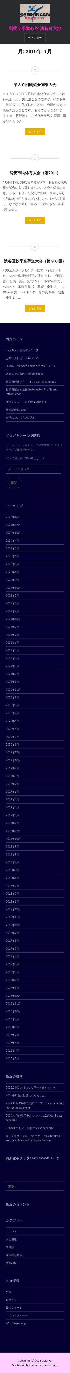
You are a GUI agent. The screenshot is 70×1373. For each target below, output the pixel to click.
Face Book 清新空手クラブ (22, 350)
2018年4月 (12, 878)
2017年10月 (13, 925)
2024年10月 (13, 532)
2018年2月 (12, 893)
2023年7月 (12, 548)
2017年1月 (12, 987)
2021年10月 (13, 619)
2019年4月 (12, 807)
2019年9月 (12, 768)
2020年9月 (12, 697)
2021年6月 (12, 642)
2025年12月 (13, 524)
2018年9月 (12, 846)
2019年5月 (12, 799)
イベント (11, 1231)
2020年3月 (12, 736)
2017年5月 (12, 964)
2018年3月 (12, 885)
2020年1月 (12, 744)
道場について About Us (20, 417)
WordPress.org (16, 1323)
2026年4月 (12, 517)
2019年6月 (12, 791)
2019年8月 (12, 775)
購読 (14, 482)
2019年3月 (12, 815)
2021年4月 (12, 658)
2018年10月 (13, 838)
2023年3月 (12, 579)
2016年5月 (12, 1042)
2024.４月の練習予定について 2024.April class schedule (34, 1118)
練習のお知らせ (15, 1255)
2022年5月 (12, 595)
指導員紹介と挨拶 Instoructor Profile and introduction (31, 392)
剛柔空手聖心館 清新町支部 (35, 28)
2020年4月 (12, 728)
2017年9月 (12, 932)
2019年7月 (12, 783)
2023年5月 (12, 564)
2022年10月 (13, 587)
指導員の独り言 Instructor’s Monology (31, 381)
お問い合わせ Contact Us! (22, 358)
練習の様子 (12, 1262)
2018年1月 (12, 901)
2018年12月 (13, 831)
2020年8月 (12, 705)
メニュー (37, 37)
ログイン (11, 1299)
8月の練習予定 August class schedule (30, 1128)
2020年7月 (12, 713)
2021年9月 (12, 626)
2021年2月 (12, 674)
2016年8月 (12, 1027)
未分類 (10, 1247)
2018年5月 (12, 870)
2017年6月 (12, 956)
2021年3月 (12, 666)
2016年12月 (13, 995)
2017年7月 (12, 948)
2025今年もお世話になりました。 (26, 1095)
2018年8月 (12, 854)
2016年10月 (13, 1011)
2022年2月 (12, 611)
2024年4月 (12, 540)
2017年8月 (12, 940)
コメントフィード (17, 1315)
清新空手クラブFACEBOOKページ (33, 1158)
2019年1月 (12, 823)
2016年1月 (12, 1058)
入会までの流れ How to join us (24, 373)
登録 (8, 1291)
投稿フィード (14, 1307)
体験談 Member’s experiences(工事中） (31, 366)
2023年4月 (12, 572)
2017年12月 (13, 909)
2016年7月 (12, 1034)
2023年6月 (12, 556)
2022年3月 (12, 603)
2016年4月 (12, 1050)
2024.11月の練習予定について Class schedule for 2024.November (35, 1105)
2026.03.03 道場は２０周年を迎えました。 (32, 1087)
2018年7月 (12, 862)
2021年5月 (12, 650)
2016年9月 (12, 1019)
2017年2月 (12, 980)
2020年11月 (13, 689)
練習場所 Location (17, 409)
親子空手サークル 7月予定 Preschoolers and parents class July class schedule (33, 1138)
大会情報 (11, 1239)
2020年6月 (12, 721)
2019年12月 (13, 752)
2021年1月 (12, 681)
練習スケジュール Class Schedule (26, 402)
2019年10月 (13, 760)
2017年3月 (12, 972)
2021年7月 (12, 634)
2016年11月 (13, 1003)
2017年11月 (13, 917)
